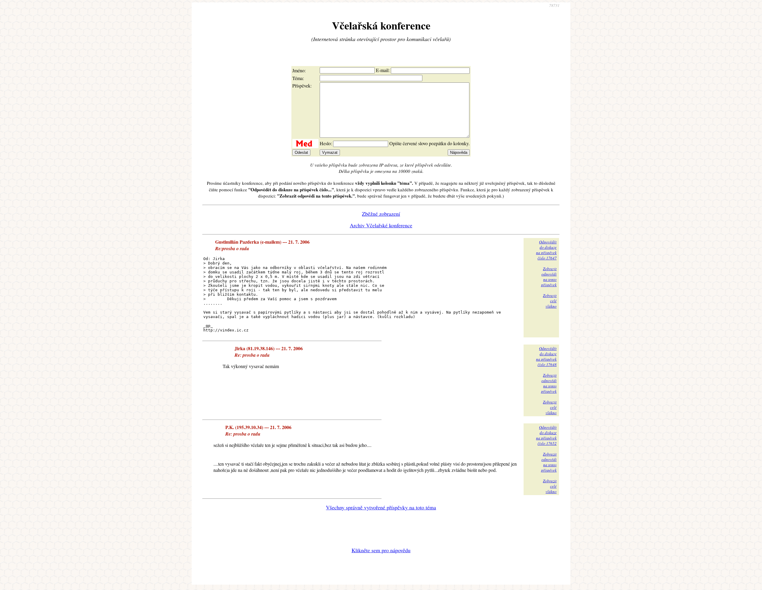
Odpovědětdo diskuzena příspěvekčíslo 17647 (546, 250)
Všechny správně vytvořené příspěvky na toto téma (381, 507)
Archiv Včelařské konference (381, 225)
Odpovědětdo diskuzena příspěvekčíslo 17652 (546, 435)
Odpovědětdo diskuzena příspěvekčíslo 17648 (546, 356)
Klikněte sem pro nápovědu (381, 550)
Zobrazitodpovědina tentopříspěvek (549, 276)
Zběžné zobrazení (381, 213)
